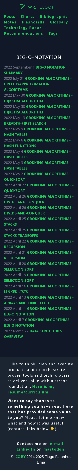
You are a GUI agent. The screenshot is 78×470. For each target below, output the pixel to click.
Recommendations (23, 33)
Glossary (59, 22)
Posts (9, 16)
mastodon (53, 449)
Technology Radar (23, 27)
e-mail (56, 443)
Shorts (28, 16)
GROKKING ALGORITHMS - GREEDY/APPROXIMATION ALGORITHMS (38, 84)
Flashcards (33, 22)
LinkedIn (26, 449)
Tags (53, 33)
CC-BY (20, 456)
